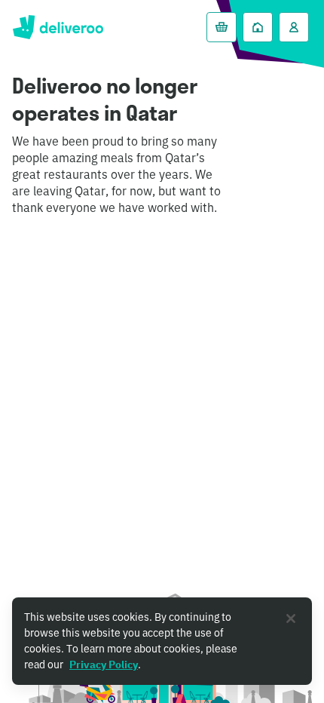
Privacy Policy (103, 664)
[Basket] (221, 27)
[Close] (291, 618)
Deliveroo (57, 27)
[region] (162, 641)
